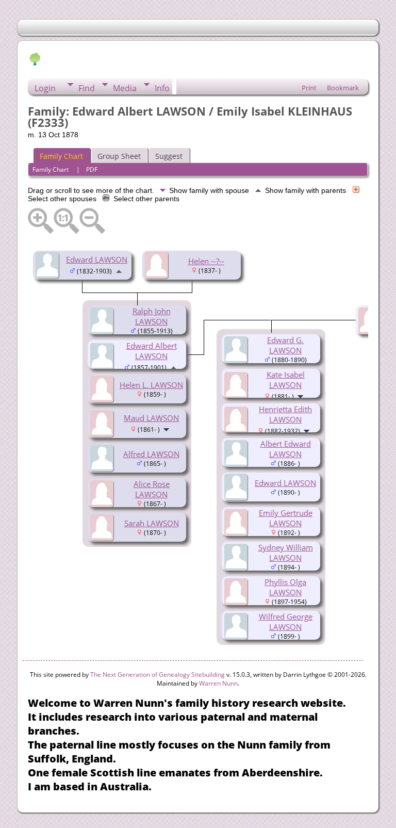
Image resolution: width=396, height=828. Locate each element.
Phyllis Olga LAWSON (285, 587)
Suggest (169, 156)
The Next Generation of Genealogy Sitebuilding (157, 674)
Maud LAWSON (151, 418)
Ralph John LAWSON (152, 316)
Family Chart (61, 156)
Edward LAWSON (96, 259)
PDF (91, 169)
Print (309, 87)
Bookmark (343, 87)
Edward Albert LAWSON (151, 350)
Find (86, 88)
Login (45, 88)
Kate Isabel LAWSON (286, 379)
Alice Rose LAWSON (152, 489)
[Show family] (167, 429)
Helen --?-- (206, 261)
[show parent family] (119, 270)
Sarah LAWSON (151, 523)
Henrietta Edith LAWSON (285, 414)
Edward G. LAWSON (285, 345)
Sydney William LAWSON (285, 552)
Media (125, 88)
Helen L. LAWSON (151, 385)
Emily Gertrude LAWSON (285, 518)
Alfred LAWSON (151, 454)
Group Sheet (119, 156)
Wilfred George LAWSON (285, 621)
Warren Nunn (218, 683)
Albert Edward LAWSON (285, 449)
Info (162, 88)
